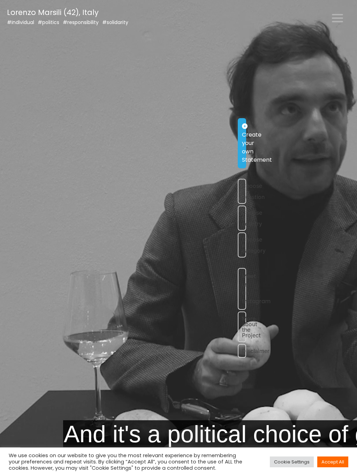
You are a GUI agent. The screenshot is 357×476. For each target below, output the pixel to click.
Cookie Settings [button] (292, 462)
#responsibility (81, 22)
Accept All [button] (332, 462)
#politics (48, 22)
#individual (20, 22)
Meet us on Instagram (244, 288)
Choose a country (244, 218)
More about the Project (244, 327)
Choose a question (244, 191)
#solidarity (115, 22)
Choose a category (244, 245)
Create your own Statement (244, 147)
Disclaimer (244, 350)
